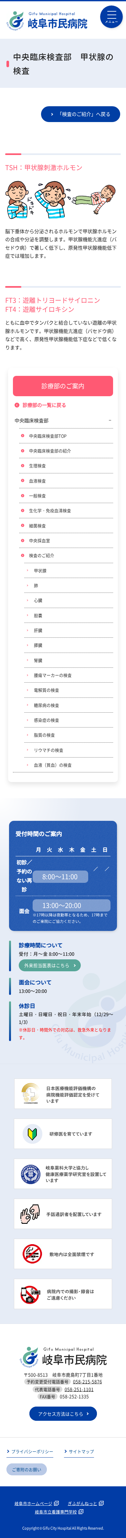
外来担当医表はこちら (46, 965)
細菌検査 (37, 525)
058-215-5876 (87, 1381)
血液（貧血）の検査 (53, 765)
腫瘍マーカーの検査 (53, 675)
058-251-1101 (79, 1389)
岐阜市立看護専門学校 (56, 1512)
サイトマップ (81, 1451)
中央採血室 (39, 540)
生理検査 (37, 465)
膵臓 (38, 645)
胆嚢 (38, 615)
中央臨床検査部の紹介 (50, 451)
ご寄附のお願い (26, 1469)
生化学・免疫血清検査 (50, 510)
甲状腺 (40, 570)
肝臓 (38, 630)
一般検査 (37, 495)
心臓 (38, 600)
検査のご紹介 (41, 555)
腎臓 (38, 660)
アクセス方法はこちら (60, 1413)
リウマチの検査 (48, 750)
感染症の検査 (46, 720)
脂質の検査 (44, 735)
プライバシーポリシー (32, 1451)
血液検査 (37, 481)
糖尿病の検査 (46, 705)
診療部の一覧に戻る (44, 404)
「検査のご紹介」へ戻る (83, 114)
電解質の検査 (46, 690)
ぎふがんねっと (82, 1503)
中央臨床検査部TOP (48, 436)
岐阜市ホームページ (33, 1503)
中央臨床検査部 (31, 420)
